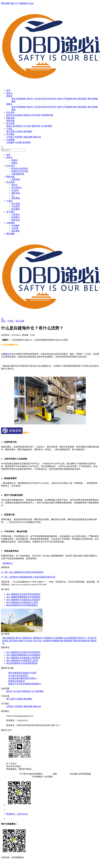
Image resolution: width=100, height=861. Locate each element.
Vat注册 (18, 142)
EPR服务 (10, 142)
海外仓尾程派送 (79, 99)
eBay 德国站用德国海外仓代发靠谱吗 (23, 597)
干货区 (9, 129)
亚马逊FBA (18, 126)
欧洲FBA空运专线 (31, 115)
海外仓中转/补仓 (49, 99)
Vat (41, 126)
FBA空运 (37, 641)
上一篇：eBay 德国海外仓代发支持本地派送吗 (22, 572)
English (31, 3)
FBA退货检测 (70, 638)
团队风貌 (28, 137)
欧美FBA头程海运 (14, 115)
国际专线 (10, 118)
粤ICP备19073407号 (10, 774)
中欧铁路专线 (47, 115)
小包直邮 (46, 641)
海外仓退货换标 (18, 99)
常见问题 (10, 123)
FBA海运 (28, 641)
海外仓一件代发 (34, 99)
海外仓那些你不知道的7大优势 (22, 673)
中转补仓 (81, 638)
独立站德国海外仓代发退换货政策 (22, 605)
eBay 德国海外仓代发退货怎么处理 (22, 602)
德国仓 (9, 104)
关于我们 (10, 134)
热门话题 (10, 131)
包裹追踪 (23, 3)
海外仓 (9, 93)
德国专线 (86, 641)
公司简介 (10, 137)
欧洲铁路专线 (57, 641)
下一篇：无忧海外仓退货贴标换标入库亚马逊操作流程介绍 (28, 577)
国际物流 (68, 641)
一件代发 (90, 638)
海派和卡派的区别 (16, 681)
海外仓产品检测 (64, 99)
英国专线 (10, 120)
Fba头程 (27, 126)
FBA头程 (10, 112)
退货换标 (59, 638)
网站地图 (5, 3)
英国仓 (9, 96)
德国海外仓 (38, 638)
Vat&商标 (10, 140)
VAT (33, 691)
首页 (8, 90)
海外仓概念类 (8, 638)
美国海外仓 (7, 563)
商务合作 (37, 137)
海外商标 (48, 126)
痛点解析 (28, 131)
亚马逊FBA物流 (16, 641)
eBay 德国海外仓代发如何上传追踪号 (23, 600)
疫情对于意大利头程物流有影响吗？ (25, 684)
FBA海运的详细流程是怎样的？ (22, 678)
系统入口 (14, 3)
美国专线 (77, 641)
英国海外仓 (27, 638)
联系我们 (19, 137)
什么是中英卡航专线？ (18, 675)
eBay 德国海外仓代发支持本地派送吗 (23, 594)
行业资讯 (19, 131)
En (2, 318)
